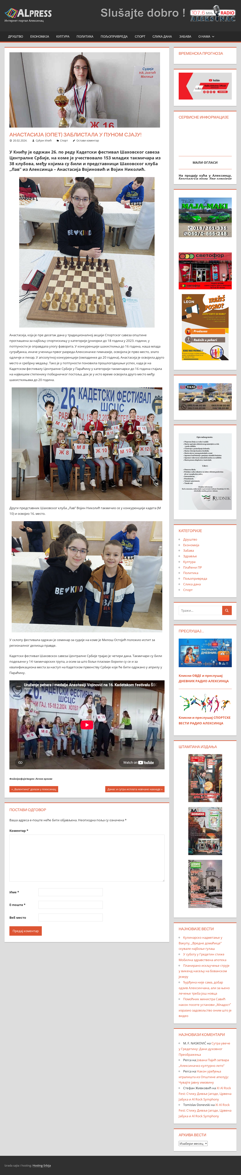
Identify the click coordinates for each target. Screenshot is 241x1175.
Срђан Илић (44, 140)
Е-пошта (17, 905)
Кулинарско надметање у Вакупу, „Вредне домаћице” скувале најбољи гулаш (200, 943)
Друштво (15, 36)
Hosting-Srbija (42, 1165)
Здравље (190, 556)
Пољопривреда (114, 36)
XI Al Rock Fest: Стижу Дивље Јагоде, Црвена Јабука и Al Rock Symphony (205, 1093)
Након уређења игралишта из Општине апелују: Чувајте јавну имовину (204, 1077)
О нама (204, 36)
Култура (62, 36)
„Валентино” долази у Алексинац (34, 789)
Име (14, 892)
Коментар (18, 830)
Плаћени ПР (192, 567)
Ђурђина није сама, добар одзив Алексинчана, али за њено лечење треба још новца (204, 988)
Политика (85, 36)
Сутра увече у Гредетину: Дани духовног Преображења (204, 1049)
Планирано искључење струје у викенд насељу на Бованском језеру (204, 971)
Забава (185, 36)
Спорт (140, 36)
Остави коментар (87, 140)
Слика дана (162, 36)
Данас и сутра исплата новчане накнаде (133, 789)
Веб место (17, 917)
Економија (39, 36)
